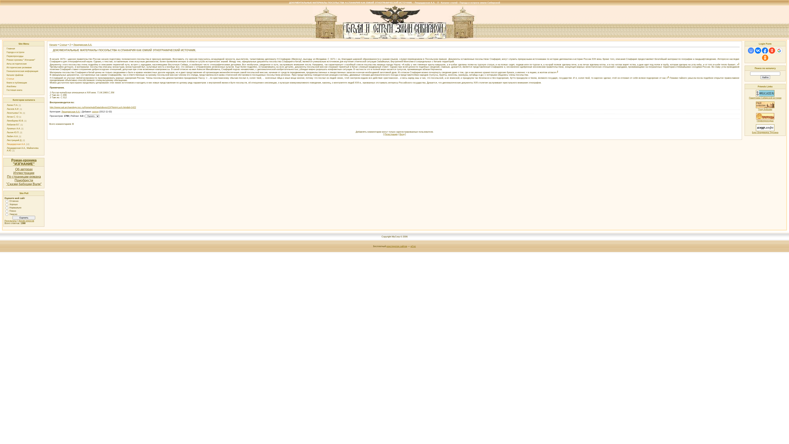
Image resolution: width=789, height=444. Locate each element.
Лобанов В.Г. (13, 124)
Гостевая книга (14, 90)
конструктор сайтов (396, 246)
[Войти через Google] (779, 50)
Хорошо (13, 204)
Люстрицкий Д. (14, 140)
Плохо (12, 211)
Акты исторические (17, 63)
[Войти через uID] (751, 50)
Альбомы (11, 86)
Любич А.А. (12, 136)
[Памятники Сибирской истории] (765, 96)
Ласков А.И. (13, 109)
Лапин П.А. (12, 105)
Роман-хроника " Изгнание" (21, 60)
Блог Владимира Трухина (765, 132)
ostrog (95, 111)
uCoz (413, 246)
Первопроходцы (15, 56)
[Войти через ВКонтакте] (758, 50)
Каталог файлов (15, 75)
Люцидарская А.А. (16, 144)
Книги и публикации (17, 82)
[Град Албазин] (765, 107)
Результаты (11, 221)
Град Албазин (765, 109)
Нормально (15, 207)
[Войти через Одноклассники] (765, 58)
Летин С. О (12, 117)
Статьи (10, 78)
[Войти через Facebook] (765, 50)
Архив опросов (26, 221)
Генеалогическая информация (22, 71)
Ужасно (13, 214)
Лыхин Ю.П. (13, 132)
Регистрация (391, 134)
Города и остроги (15, 52)
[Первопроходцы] (765, 118)
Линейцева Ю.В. (15, 120)
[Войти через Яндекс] (772, 50)
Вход (402, 134)
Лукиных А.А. (14, 128)
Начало (53, 44)
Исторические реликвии (19, 67)
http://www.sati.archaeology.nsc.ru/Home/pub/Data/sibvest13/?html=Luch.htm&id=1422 (93, 107)
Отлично (13, 201)
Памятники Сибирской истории (765, 98)
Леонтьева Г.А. (14, 113)
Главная (11, 48)
